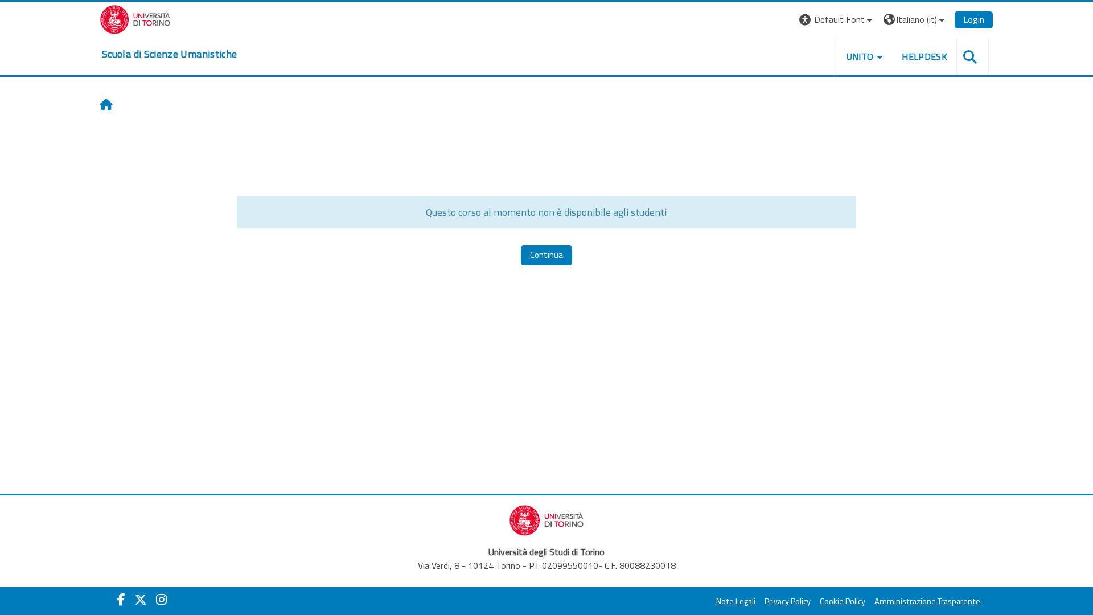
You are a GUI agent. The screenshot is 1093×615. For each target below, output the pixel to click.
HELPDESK (924, 56)
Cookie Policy (842, 601)
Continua (546, 254)
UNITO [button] (860, 56)
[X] (140, 599)
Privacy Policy (788, 601)
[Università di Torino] (135, 18)
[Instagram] (161, 599)
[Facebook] (121, 599)
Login (973, 19)
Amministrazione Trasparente (927, 601)
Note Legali (735, 601)
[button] (837, 19)
